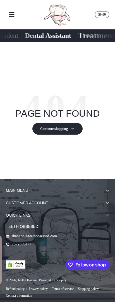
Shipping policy (88, 289)
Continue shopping (54, 129)
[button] (101, 14)
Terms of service (63, 289)
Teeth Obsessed (28, 280)
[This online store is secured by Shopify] (15, 264)
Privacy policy (38, 289)
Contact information (19, 296)
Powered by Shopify (52, 280)
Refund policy (15, 289)
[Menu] (12, 14)
